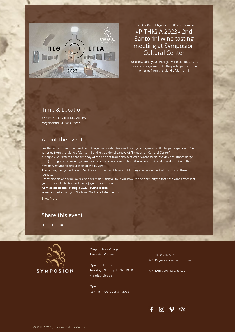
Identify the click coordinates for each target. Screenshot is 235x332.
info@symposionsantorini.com (171, 260)
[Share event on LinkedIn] (61, 225)
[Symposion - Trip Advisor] (181, 309)
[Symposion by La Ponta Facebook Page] (151, 309)
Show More (49, 199)
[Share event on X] (52, 225)
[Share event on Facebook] (43, 225)
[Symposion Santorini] (161, 309)
